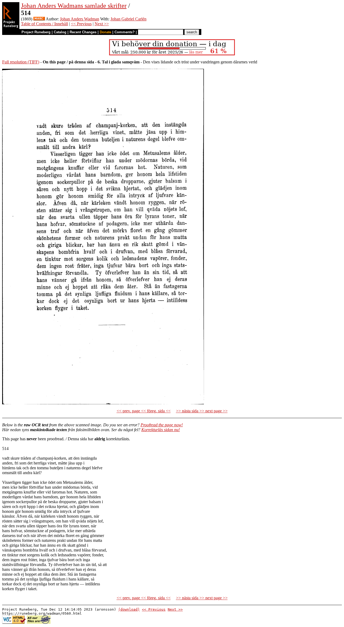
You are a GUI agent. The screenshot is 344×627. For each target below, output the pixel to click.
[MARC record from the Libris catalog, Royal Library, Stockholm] (39, 19)
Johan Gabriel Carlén (128, 19)
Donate (105, 32)
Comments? (124, 32)
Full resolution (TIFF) (20, 62)
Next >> (102, 23)
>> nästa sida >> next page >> (202, 411)
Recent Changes (83, 32)
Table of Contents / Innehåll (44, 23)
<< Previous (81, 23)
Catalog (60, 32)
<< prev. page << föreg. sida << (144, 411)
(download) (129, 609)
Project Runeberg (36, 32)
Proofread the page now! (162, 425)
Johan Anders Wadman (79, 19)
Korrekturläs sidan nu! (160, 429)
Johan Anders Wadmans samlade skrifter (74, 5)
